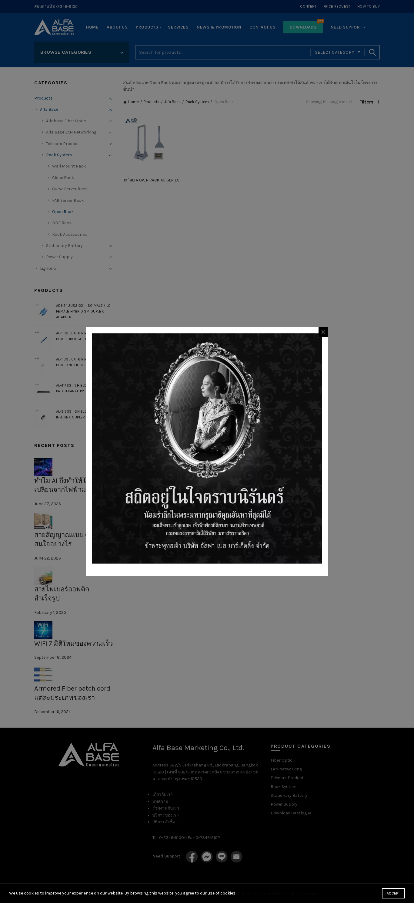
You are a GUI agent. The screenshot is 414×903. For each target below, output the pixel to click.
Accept (393, 893)
